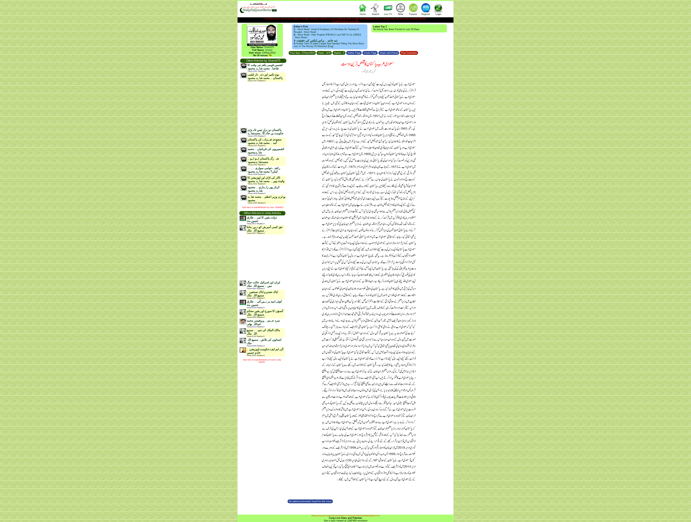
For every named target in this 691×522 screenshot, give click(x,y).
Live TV (388, 14)
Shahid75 (269, 47)
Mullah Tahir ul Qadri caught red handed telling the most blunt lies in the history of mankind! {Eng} (329, 45)
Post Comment (408, 53)
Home (363, 14)
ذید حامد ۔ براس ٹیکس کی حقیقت (316, 40)
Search (375, 14)
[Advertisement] (263, 104)
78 (270, 55)
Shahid (268, 50)
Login (438, 14)
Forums (413, 14)
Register (425, 14)
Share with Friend (389, 53)
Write (400, 14)
